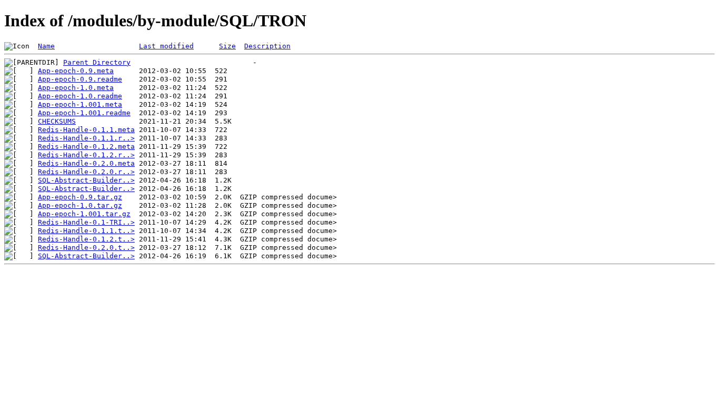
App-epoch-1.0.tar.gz (80, 205)
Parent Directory (97, 62)
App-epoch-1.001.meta (80, 104)
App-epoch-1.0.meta (76, 88)
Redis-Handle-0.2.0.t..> (86, 247)
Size (227, 46)
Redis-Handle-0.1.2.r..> (86, 155)
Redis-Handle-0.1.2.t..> (86, 239)
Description (267, 46)
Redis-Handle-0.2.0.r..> (86, 172)
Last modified (166, 46)
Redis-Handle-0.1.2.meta (86, 146)
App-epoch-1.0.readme (80, 96)
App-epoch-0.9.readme (80, 79)
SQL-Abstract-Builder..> (86, 180)
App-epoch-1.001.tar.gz (84, 214)
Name (46, 46)
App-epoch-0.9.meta (76, 71)
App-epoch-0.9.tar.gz (80, 197)
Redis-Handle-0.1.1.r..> (86, 138)
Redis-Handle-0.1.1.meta (86, 130)
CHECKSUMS (57, 121)
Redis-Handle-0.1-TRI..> (86, 222)
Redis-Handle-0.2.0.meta (86, 163)
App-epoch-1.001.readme (84, 113)
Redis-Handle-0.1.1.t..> (86, 231)
